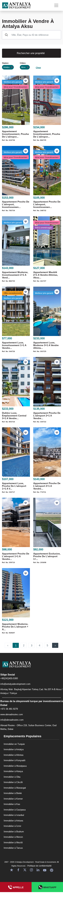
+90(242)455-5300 (9, 678)
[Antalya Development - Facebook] (18, 869)
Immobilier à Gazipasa (15, 809)
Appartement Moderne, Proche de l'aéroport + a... (15, 627)
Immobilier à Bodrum (14, 831)
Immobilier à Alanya (13, 771)
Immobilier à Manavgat (15, 788)
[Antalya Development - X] (24, 869)
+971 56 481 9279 (9, 709)
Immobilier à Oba (12, 777)
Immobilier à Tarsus (13, 848)
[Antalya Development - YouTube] (44, 869)
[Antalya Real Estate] (31, 667)
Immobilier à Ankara (13, 820)
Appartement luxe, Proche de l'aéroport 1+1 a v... (14, 486)
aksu (24, 67)
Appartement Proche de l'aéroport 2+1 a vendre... (46, 416)
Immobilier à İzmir (12, 826)
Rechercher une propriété (31, 53)
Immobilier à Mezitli (13, 842)
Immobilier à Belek (13, 793)
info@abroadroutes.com (12, 720)
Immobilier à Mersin (13, 837)
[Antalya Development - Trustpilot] (11, 869)
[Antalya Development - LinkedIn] (37, 869)
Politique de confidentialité (39, 866)
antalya (7, 67)
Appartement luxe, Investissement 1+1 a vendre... (14, 345)
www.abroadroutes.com (11, 714)
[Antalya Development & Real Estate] (16, 5)
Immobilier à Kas (12, 804)
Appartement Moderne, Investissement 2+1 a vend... (15, 275)
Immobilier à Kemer (13, 798)
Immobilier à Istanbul (14, 815)
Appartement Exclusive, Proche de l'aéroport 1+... (46, 556)
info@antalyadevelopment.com (15, 684)
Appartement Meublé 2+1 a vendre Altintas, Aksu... (45, 275)
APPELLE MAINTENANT (16, 889)
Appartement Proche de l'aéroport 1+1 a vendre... (15, 556)
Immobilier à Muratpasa (15, 766)
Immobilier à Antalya (14, 749)
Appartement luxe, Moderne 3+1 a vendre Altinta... (46, 345)
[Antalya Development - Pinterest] (51, 869)
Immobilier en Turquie (14, 744)
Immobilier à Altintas (14, 755)
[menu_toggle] (56, 5)
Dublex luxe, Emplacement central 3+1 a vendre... (14, 416)
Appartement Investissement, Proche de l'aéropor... (15, 134)
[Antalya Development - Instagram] (31, 869)
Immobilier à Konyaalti (14, 760)
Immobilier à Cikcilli (13, 782)
